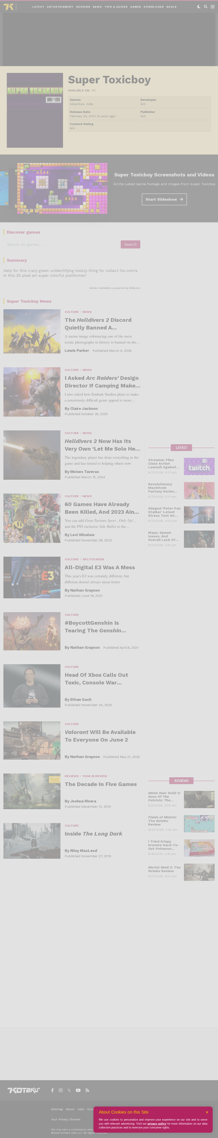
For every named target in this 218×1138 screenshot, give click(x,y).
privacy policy (157, 1123)
